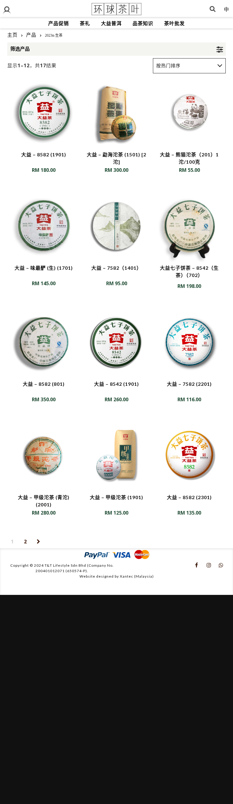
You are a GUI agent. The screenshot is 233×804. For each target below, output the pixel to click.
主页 (12, 35)
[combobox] (189, 65)
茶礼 (85, 23)
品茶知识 (143, 23)
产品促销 (58, 23)
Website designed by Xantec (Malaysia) (116, 576)
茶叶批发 (174, 23)
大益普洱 (111, 23)
